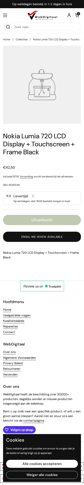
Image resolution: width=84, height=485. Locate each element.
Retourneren (11, 369)
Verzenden (10, 374)
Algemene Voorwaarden (19, 358)
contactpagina (33, 420)
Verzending (26, 176)
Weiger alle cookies (42, 475)
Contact (9, 332)
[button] (77, 15)
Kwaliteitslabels (13, 321)
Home (6, 39)
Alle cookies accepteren (42, 463)
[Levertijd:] (42, 198)
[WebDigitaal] (42, 15)
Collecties (22, 39)
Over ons (9, 352)
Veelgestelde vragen (17, 315)
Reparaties (10, 326)
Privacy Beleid (13, 363)
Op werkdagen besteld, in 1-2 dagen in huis (42, 4)
